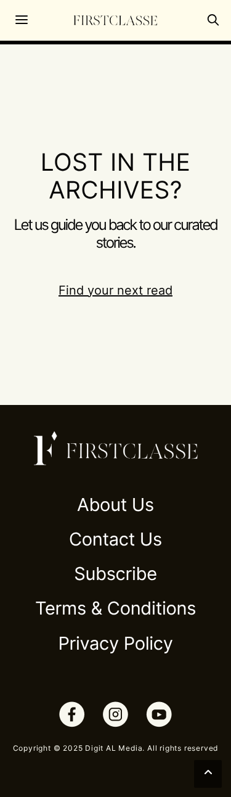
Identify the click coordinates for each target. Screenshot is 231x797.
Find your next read (115, 290)
